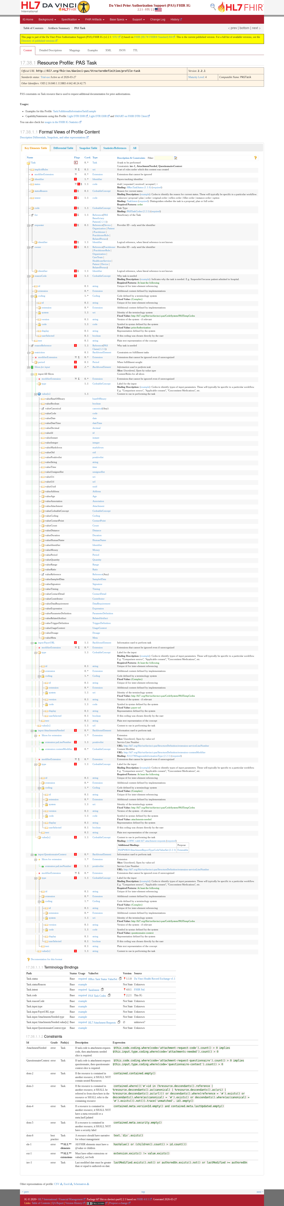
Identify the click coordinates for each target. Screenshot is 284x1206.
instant (96, 437)
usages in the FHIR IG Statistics (62, 122)
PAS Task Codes (97, 995)
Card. (88, 157)
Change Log (157, 19)
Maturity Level (196, 77)
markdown (98, 447)
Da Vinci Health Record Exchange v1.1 (154, 978)
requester (39, 225)
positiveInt (98, 457)
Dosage (96, 632)
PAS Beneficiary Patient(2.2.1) (100, 218)
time (95, 467)
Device (107, 225)
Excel (66, 1184)
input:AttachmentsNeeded (51, 730)
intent (37, 197)
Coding (96, 295)
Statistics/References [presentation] (114, 148)
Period (96, 362)
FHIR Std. (139, 989)
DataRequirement (101, 603)
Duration (97, 535)
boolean (97, 335)
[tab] (36, 148)
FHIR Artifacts (93, 19)
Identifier (97, 179)
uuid (95, 486)
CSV (56, 1184)
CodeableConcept (101, 191)
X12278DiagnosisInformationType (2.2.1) (149, 756)
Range (96, 564)
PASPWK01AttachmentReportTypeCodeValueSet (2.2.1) (147, 850)
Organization (99, 228)
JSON (122, 50)
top (143, 1191)
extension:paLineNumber (58, 742)
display (45, 330)
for (36, 215)
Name (30, 157)
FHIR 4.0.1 (143, 1199)
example (145, 194)
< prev (232, 27)
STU (115, 37)
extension (43, 291)
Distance (97, 530)
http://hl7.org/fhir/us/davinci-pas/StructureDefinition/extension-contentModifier (164, 752)
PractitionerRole (101, 235)
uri (94, 169)
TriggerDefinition (102, 623)
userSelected (48, 335)
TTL (135, 50)
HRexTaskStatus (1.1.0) (139, 187)
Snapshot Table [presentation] (88, 148)
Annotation (98, 501)
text (40, 340)
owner (38, 247)
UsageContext (100, 628)
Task (33, 162)
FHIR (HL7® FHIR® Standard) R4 (153, 37)
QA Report (57, 1203)
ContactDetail (99, 593)
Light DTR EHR (76, 116)
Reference (98, 215)
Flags (77, 157)
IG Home (28, 19)
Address (97, 491)
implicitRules (41, 169)
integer (96, 442)
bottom (244, 27)
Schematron (80, 1184)
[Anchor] (100, 62)
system (45, 312)
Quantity (97, 559)
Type (95, 157)
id (39, 286)
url (94, 481)
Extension (98, 174)
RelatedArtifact (100, 618)
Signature (97, 584)
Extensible (183, 850)
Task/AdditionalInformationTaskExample (74, 111)
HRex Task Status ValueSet (102, 979)
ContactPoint (99, 520)
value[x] (46, 393)
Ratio (95, 569)
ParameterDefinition (103, 613)
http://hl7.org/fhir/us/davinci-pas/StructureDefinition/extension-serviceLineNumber (166, 745)
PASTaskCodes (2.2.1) (138, 211)
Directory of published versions (38, 40)
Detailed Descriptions (50, 50)
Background (46, 19)
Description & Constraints (131, 158)
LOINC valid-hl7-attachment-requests (146, 840)
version (45, 319)
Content (28, 50)
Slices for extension (52, 735)
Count (96, 525)
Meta (95, 637)
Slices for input (42, 367)
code (95, 184)
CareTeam (98, 257)
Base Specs (117, 19)
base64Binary (99, 398)
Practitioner (99, 232)
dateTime (97, 423)
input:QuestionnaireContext (52, 854)
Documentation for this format (46, 959)
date (95, 418)
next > (256, 27)
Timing (96, 589)
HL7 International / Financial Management (60, 1199)
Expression (98, 608)
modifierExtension (44, 174)
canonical (97, 408)
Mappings (74, 50)
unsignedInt (99, 472)
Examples (93, 50)
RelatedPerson (100, 238)
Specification (69, 19)
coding (41, 295)
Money (96, 550)
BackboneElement (102, 352)
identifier (39, 179)
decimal (97, 428)
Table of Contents (41, 1203)
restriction (40, 352)
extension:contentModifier (58, 749)
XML (108, 50)
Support (137, 19)
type (44, 383)
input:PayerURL (46, 642)
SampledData (99, 579)
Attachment (98, 506)
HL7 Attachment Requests (102, 1022)
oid (94, 452)
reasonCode (41, 276)
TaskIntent (132, 201)
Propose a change (118, 1203)
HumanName (99, 540)
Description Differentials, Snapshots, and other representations (53, 137)
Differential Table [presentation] (63, 148)
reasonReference (43, 345)
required (157, 187)
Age (95, 496)
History (175, 19)
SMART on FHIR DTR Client (131, 116)
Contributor (99, 598)
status (37, 184)
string (95, 286)
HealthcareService (102, 260)
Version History (73, 1203)
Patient (111, 228)
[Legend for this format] (255, 157)
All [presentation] (134, 148)
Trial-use (45, 77)
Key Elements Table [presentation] (36, 148)
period (41, 362)
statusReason (41, 191)
